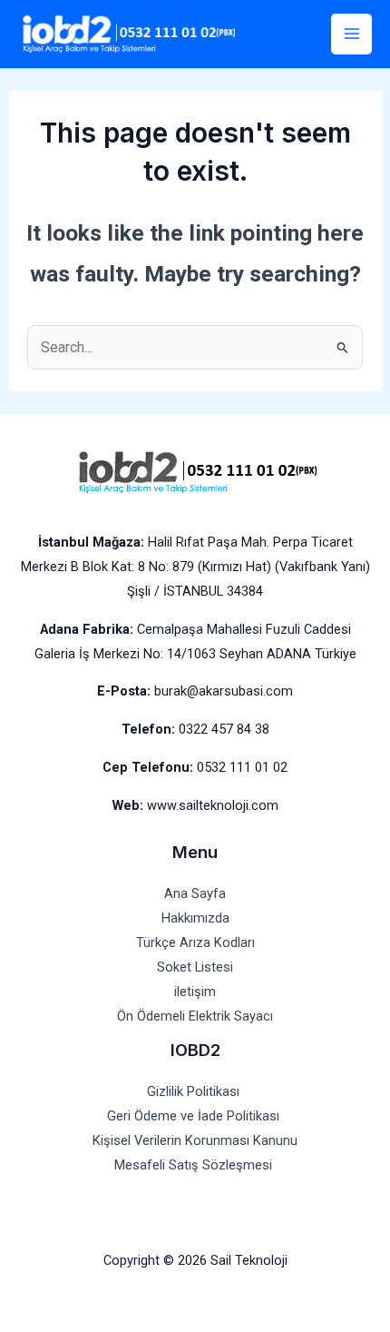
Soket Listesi (195, 967)
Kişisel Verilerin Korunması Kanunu (195, 1140)
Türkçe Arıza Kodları (195, 942)
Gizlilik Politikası (195, 1091)
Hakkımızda (195, 918)
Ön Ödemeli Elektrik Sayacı (195, 1016)
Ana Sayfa (195, 893)
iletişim (195, 991)
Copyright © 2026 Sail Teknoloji (195, 1260)
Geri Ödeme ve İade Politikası (195, 1116)
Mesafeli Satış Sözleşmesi (195, 1165)
